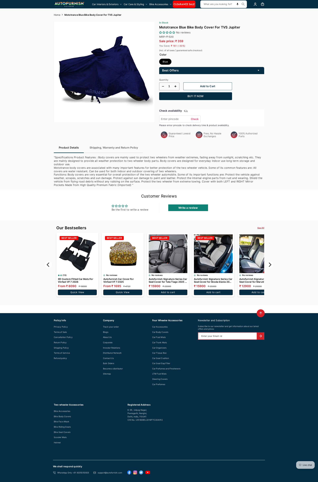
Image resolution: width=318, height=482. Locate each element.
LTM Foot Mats (159, 373)
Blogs (105, 332)
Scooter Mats (60, 437)
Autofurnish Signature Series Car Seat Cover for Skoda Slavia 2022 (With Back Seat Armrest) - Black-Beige (213, 280)
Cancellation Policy (63, 337)
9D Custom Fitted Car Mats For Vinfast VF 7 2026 (75, 280)
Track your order (111, 327)
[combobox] (223, 4)
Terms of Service (62, 353)
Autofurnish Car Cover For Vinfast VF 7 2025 (118, 280)
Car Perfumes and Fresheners (166, 368)
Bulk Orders (108, 363)
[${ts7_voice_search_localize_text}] (237, 4)
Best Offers (170, 70)
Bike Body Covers (62, 416)
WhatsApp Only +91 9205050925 (73, 472)
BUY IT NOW (195, 96)
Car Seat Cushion (160, 358)
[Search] (243, 4)
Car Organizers (159, 348)
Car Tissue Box (159, 353)
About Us (107, 337)
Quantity (163, 79)
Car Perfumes (158, 384)
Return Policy (60, 342)
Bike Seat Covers (62, 432)
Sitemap (107, 373)
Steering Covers (160, 379)
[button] (107, 4)
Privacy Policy (61, 327)
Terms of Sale (60, 332)
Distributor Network (112, 353)
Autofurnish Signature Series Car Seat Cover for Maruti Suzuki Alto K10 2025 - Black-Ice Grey (258, 280)
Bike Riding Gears (62, 427)
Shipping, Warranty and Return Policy (114, 147)
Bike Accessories (62, 411)
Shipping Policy (61, 348)
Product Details (69, 147)
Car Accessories (160, 327)
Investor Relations (111, 348)
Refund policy (60, 358)
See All (260, 228)
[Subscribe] (260, 336)
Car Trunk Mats (159, 342)
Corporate (108, 342)
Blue (165, 61)
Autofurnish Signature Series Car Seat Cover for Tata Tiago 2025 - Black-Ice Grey (168, 280)
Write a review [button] (188, 207)
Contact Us (108, 358)
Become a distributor (113, 368)
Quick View (77, 292)
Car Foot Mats (159, 337)
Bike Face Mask (61, 421)
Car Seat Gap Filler (161, 363)
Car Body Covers (160, 332)
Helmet (57, 442)
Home (57, 14)
